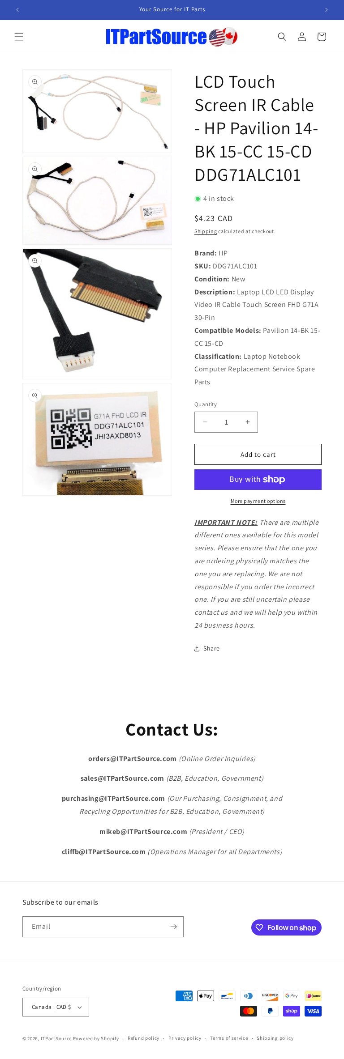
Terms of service (229, 1038)
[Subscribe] (173, 926)
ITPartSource (56, 1038)
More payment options (258, 501)
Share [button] (211, 648)
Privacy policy (185, 1038)
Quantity (205, 404)
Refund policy (143, 1038)
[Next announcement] (326, 10)
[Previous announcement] (17, 10)
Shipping (205, 231)
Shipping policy (275, 1038)
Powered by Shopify (96, 1038)
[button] (19, 37)
